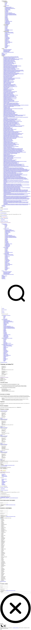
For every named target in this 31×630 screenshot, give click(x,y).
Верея (2, 521)
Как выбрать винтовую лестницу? (8, 127)
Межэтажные (7, 30)
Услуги (3, 48)
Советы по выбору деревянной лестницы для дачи (10, 118)
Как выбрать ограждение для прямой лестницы (10, 97)
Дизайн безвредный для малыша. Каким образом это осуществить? (13, 126)
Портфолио (3, 54)
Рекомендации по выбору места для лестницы (10, 112)
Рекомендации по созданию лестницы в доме (10, 96)
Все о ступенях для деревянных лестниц (9, 116)
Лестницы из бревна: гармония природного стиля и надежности (12, 176)
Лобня (2, 544)
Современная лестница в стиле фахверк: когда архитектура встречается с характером (15, 178)
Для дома (6, 27)
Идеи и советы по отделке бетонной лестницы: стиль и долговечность (13, 173)
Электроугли (3, 561)
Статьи (3, 483)
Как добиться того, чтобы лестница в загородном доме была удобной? (13, 115)
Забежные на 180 (7, 22)
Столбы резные (7, 38)
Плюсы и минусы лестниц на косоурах (9, 100)
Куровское (2, 580)
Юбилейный (3, 538)
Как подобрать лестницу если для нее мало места (10, 86)
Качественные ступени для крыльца (8, 145)
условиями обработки (16, 627)
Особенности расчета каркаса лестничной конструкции (11, 144)
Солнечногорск (3, 532)
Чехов (2, 551)
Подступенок (7, 37)
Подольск (2, 559)
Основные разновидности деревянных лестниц (10, 119)
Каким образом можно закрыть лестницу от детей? (11, 135)
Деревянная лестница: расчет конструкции (9, 155)
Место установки (4, 475)
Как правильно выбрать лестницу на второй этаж (10, 142)
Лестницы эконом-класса (8, 12)
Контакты (3, 205)
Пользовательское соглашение (4, 497)
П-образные (6, 11)
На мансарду (7, 29)
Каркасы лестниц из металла (9, 32)
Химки (2, 534)
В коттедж (6, 25)
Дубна (2, 575)
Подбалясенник (7, 45)
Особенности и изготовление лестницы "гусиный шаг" (11, 101)
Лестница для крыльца (7, 154)
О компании (3, 482)
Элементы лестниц (6, 31)
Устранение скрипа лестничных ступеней (9, 160)
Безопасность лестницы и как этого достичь (10, 69)
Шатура (2, 536)
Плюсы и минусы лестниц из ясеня (8, 62)
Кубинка (2, 579)
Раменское (2, 531)
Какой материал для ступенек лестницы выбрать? (10, 74)
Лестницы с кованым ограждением (10, 13)
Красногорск (3, 577)
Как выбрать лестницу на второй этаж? (9, 60)
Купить (1, 418)
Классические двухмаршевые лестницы (9, 78)
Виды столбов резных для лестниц (8, 76)
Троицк (2, 549)
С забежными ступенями (8, 21)
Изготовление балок (6, 51)
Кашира (2, 526)
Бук (5, 4)
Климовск (2, 543)
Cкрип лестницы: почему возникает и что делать (10, 65)
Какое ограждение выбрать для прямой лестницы (10, 67)
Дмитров (2, 554)
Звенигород (3, 542)
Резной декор (7, 39)
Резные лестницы (7, 23)
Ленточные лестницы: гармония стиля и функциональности (12, 175)
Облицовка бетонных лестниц (9, 7)
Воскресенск (3, 562)
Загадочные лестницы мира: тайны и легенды (10, 172)
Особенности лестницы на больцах (8, 140)
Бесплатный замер (7, 222)
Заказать (1, 377)
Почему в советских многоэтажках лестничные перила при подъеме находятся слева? (15, 174)
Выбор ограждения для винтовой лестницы (10, 72)
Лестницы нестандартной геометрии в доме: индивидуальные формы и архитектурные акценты (17, 193)
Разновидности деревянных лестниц (9, 106)
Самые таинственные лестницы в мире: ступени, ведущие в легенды (13, 186)
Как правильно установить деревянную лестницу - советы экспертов (13, 58)
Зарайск (2, 525)
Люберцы (2, 574)
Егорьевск (2, 523)
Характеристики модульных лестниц (9, 94)
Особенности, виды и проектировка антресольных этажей (12, 152)
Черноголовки (3, 535)
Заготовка (6, 43)
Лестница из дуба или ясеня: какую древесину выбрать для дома (12, 201)
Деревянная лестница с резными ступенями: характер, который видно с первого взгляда (16, 189)
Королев (2, 570)
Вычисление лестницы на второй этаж (9, 85)
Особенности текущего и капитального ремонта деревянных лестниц (13, 148)
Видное (2, 540)
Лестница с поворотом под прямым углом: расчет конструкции (12, 157)
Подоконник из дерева (7, 107)
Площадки (6, 36)
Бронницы (2, 539)
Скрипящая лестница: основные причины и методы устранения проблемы (14, 150)
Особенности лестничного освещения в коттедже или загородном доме (13, 133)
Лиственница (7, 5)
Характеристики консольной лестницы (9, 95)
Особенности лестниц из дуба (8, 109)
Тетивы (6, 44)
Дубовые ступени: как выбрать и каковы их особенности (11, 103)
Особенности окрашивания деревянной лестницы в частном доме (13, 134)
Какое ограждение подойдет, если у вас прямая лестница (11, 123)
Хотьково (2, 550)
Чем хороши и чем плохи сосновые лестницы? (10, 98)
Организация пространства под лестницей (9, 84)
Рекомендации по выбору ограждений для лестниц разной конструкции (13, 73)
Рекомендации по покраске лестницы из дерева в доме (11, 57)
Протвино (2, 566)
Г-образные (6, 10)
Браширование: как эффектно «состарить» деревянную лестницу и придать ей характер (16, 190)
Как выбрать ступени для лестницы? (9, 130)
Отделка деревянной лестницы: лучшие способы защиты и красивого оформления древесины (17, 198)
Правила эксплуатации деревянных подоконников (11, 114)
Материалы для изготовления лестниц (9, 81)
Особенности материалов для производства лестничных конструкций (13, 149)
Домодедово (3, 569)
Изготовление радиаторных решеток (9, 52)
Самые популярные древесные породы (9, 110)
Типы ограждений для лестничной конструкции (10, 91)
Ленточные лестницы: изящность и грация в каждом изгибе (12, 188)
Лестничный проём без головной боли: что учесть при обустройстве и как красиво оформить (16, 184)
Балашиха (2, 519)
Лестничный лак (6, 88)
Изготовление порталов (7, 50)
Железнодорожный (4, 524)
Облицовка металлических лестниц (10, 8)
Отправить (2, 464)
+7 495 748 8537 (2, 219)
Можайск (2, 528)
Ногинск (2, 545)
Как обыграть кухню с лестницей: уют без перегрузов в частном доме (13, 180)
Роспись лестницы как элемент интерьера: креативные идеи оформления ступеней (15, 197)
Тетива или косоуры (6, 87)
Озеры (2, 558)
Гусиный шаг (7, 20)
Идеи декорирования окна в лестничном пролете (10, 162)
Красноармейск (3, 576)
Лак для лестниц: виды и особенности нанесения (10, 153)
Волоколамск (3, 553)
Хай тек (6, 16)
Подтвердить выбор (3, 581)
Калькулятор (3, 484)
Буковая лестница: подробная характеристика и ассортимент (12, 105)
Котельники (3, 573)
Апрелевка (2, 520)
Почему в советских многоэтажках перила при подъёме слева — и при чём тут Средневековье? (17, 187)
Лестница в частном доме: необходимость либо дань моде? (12, 71)
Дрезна (2, 572)
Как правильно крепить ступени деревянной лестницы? (11, 59)
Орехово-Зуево (3, 565)
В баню (6, 28)
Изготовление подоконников (8, 49)
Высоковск (2, 568)
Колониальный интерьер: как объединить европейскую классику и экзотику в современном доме (17, 196)
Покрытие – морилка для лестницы (8, 158)
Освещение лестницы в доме (8, 141)
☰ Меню (2, 207)
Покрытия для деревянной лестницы (9, 156)
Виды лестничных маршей (7, 83)
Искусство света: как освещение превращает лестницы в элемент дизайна (14, 168)
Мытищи (2, 557)
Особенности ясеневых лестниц (8, 99)
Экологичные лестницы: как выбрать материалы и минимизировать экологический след (16, 171)
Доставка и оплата (4, 53)
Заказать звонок (2, 472)
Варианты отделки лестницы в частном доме (10, 138)
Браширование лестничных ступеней (9, 89)
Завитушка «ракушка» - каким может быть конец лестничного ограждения (14, 125)
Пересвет (2, 547)
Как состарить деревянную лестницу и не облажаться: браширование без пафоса (15, 177)
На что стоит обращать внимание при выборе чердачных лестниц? (13, 121)
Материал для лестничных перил (8, 93)
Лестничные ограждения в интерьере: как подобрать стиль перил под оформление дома (16, 204)
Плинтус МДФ (7, 40)
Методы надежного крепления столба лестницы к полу (11, 163)
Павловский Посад (4, 530)
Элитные (6, 15)
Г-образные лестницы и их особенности (9, 79)
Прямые (6, 17)
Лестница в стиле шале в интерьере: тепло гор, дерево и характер (13, 185)
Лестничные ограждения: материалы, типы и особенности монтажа (13, 151)
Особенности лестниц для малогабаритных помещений (11, 136)
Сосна (6, 3)
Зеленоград (2, 555)
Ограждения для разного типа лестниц (9, 63)
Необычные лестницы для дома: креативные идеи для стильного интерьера (14, 165)
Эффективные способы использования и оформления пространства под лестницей (15, 161)
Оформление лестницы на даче (8, 139)
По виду (5, 6)
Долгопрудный (3, 563)
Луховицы (2, 564)
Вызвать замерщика (5, 377)
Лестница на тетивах (6, 102)
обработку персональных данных (9, 465)
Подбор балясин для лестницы (8, 77)
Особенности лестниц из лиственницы (9, 111)
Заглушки (6, 46)
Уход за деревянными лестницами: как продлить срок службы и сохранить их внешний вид (16, 170)
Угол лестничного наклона (7, 90)
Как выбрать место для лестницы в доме (9, 92)
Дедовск (2, 522)
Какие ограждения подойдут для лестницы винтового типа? (12, 124)
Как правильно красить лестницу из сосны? (10, 61)
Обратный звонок (2, 222)
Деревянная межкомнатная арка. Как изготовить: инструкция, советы (13, 108)
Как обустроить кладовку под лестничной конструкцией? (11, 132)
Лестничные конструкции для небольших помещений (11, 146)
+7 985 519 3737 (6, 218)
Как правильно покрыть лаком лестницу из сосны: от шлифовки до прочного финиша (15, 200)
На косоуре (6, 18)
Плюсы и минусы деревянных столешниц (9, 113)
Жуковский (2, 541)
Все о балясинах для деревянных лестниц (9, 120)
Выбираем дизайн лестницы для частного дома (10, 137)
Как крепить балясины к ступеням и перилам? (10, 129)
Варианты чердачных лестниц (8, 64)
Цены (3, 480)
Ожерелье (2, 546)
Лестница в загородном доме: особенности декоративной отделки (13, 131)
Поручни (6, 35)
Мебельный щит (7, 34)
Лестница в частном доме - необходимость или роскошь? (11, 68)
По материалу (4, 474)
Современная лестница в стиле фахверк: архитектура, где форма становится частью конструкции (17, 191)
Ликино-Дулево (3, 527)
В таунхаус (6, 26)
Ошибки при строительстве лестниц (9, 82)
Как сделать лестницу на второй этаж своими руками (11, 56)
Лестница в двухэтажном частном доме (9, 147)
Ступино (2, 560)
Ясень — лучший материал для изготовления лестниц (11, 104)
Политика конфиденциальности (13, 497)
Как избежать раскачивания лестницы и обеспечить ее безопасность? (13, 167)
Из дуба (6, 2)
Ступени (6, 33)
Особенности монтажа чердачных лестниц (9, 143)
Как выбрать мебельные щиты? (8, 128)
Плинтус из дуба (7, 41)
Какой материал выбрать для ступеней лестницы (10, 66)
